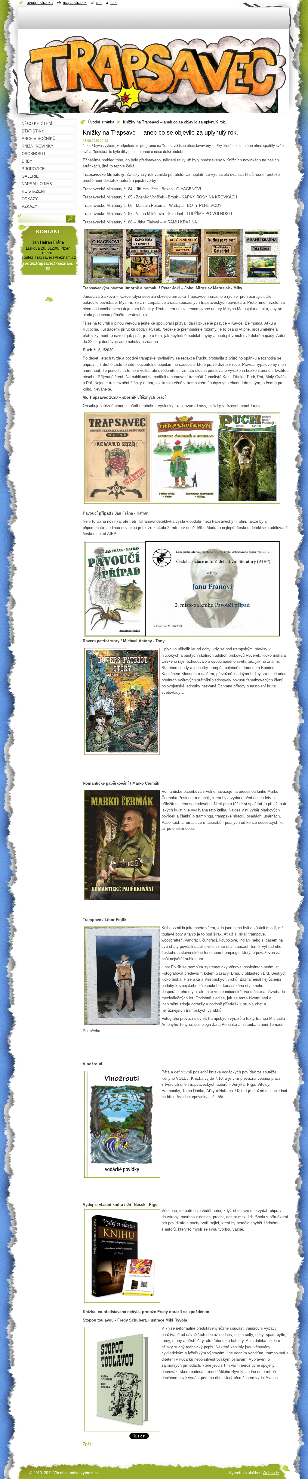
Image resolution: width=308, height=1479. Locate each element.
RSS (99, 2)
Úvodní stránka (101, 122)
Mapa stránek (75, 2)
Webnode (271, 1473)
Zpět (87, 1444)
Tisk (113, 2)
